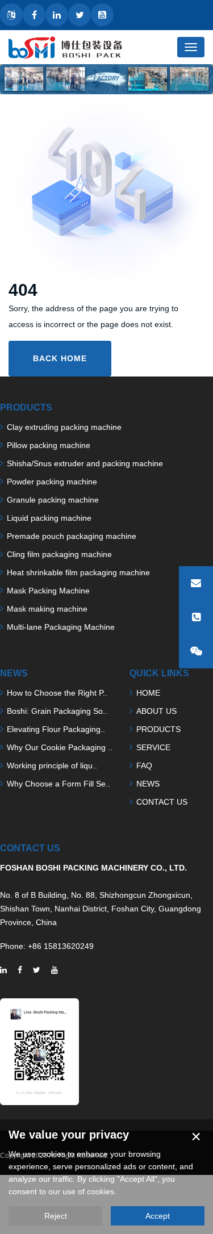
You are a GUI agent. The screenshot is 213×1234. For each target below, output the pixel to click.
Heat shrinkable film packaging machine (78, 572)
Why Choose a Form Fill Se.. (58, 783)
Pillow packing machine (48, 445)
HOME (148, 692)
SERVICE (153, 747)
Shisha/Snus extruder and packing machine (85, 463)
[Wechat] (196, 651)
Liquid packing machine (49, 517)
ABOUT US (156, 711)
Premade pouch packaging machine (71, 536)
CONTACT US (161, 801)
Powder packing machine (52, 481)
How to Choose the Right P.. (57, 692)
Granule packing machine (53, 499)
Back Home (60, 358)
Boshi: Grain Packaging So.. (57, 711)
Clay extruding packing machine (64, 427)
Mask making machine (47, 608)
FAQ (144, 765)
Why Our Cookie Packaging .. (59, 747)
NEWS (148, 783)
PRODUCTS (158, 729)
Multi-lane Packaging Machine (61, 626)
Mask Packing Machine (48, 590)
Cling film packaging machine (59, 554)
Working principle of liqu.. (52, 765)
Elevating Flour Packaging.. (56, 729)
